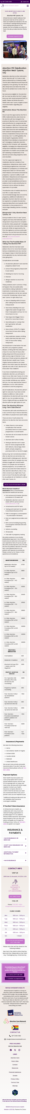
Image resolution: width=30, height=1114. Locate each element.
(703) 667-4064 (17, 904)
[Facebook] (11, 1050)
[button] (25, 2)
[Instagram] (19, 1050)
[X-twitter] (15, 1050)
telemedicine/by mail (12, 504)
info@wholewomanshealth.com (15, 906)
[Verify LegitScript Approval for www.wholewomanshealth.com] (15, 1095)
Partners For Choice (20, 1109)
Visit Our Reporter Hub (15, 1046)
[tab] (15, 839)
